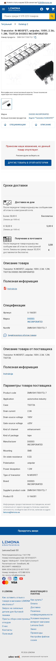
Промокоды (36, 633)
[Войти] (42, 9)
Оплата (34, 603)
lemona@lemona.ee (11, 512)
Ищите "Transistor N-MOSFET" (41, 118)
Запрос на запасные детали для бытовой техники (12, 611)
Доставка (35, 607)
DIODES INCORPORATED (39, 114)
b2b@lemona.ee (45, 3)
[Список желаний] (47, 9)
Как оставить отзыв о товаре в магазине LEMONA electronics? (16, 601)
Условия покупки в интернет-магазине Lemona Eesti (40, 622)
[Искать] (52, 16)
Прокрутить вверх (28, 530)
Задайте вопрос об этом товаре (22, 335)
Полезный (7, 633)
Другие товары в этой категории (28, 163)
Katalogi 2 (23, 24)
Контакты (7, 630)
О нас (5, 626)
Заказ (33, 629)
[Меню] (3, 9)
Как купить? (36, 599)
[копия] (35, 37)
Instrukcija (12, 289)
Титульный (6, 24)
